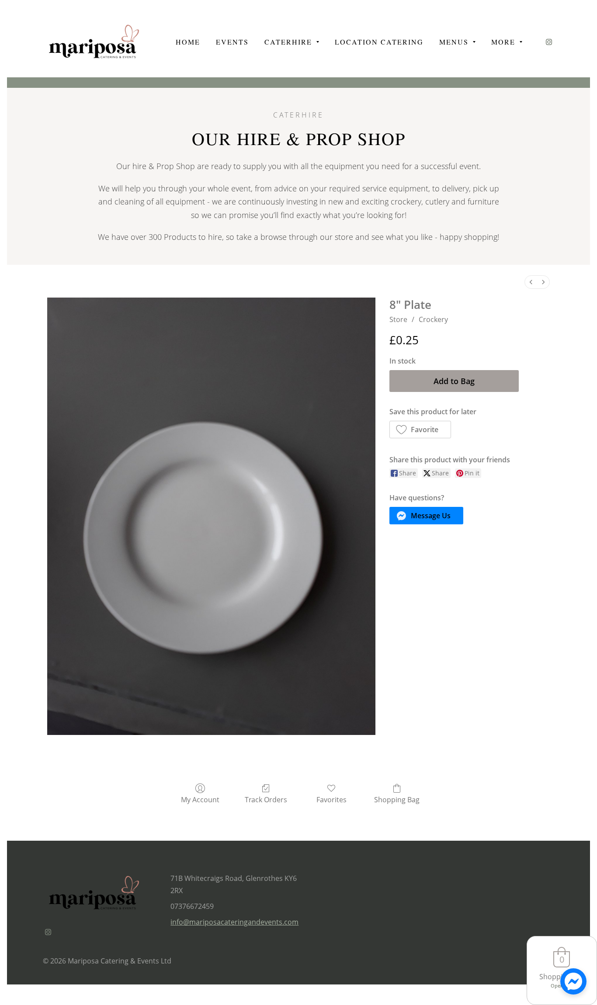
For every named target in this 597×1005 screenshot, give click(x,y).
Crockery (433, 319)
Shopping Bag (397, 799)
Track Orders (266, 799)
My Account (200, 799)
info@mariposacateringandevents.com (234, 922)
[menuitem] (531, 282)
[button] (420, 429)
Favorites (331, 799)
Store (398, 319)
